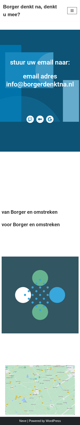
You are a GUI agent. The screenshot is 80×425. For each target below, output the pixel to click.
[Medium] (40, 119)
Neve (22, 421)
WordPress (53, 421)
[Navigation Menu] (72, 10)
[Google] (50, 119)
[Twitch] (30, 119)
